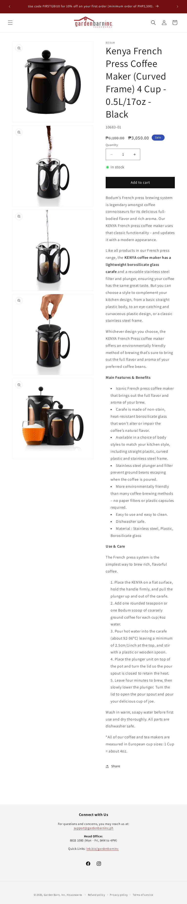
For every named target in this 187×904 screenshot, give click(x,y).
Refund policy (96, 894)
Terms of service (143, 894)
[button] (10, 22)
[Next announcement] (177, 6)
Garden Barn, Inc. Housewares (63, 894)
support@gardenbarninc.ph (93, 828)
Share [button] (115, 766)
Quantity (112, 145)
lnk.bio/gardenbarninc (102, 849)
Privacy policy (119, 894)
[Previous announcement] (9, 6)
